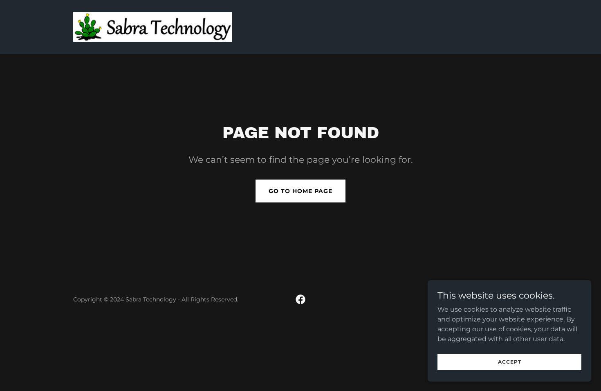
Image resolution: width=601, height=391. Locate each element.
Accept (509, 362)
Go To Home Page (300, 191)
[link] (152, 26)
